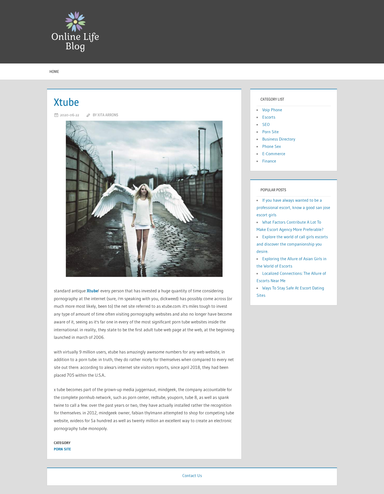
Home (54, 71)
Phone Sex (271, 146)
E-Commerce (273, 153)
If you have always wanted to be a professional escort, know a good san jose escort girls (293, 207)
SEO (266, 124)
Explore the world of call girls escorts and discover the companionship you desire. (292, 244)
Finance (269, 161)
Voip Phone (272, 109)
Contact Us (192, 475)
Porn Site (62, 449)
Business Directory (278, 139)
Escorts (268, 117)
